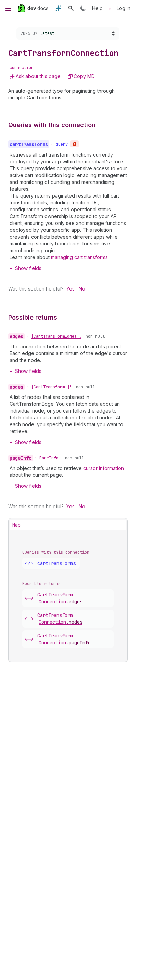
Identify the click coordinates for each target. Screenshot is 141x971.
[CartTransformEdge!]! (56, 336)
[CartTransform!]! (51, 387)
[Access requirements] (74, 143)
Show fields (28, 268)
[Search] (70, 8)
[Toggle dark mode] (83, 8)
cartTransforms (56, 563)
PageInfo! (50, 458)
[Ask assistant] (58, 8)
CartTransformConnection (59, 598)
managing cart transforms (79, 257)
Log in (123, 8)
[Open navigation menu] (8, 8)
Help (97, 8)
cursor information (103, 468)
